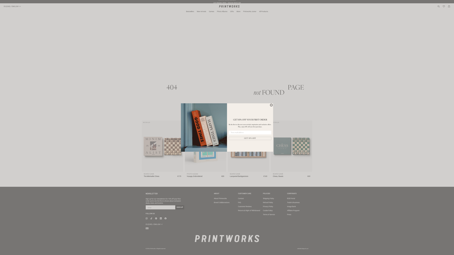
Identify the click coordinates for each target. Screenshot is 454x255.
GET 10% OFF (250, 138)
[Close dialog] (271, 105)
